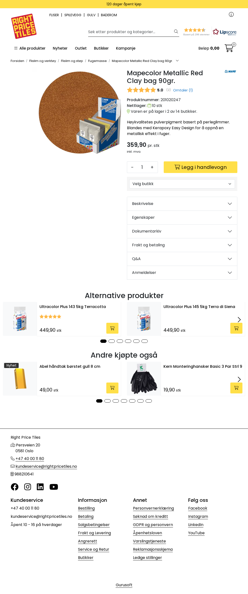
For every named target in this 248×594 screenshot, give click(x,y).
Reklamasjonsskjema (153, 549)
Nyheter (60, 48)
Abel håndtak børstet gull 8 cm (69, 366)
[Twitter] (14, 487)
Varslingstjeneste (149, 541)
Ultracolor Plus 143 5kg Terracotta (72, 306)
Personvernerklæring (153, 508)
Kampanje (125, 48)
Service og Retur (93, 549)
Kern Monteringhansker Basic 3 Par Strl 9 (202, 366)
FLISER (54, 15)
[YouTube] (53, 487)
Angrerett (87, 541)
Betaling (85, 516)
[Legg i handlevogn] (112, 328)
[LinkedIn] (40, 487)
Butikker (101, 48)
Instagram (198, 516)
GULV (91, 15)
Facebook (197, 508)
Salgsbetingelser (94, 524)
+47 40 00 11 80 (30, 458)
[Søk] (176, 32)
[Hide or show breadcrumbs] (177, 61)
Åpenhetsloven (147, 533)
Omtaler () (183, 90)
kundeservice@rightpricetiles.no (46, 466)
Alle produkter (31, 48)
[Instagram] (27, 487)
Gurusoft (124, 585)
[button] (201, 31)
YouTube (196, 533)
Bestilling (86, 508)
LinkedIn (195, 524)
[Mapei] (230, 71)
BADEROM (109, 15)
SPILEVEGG (73, 15)
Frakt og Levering (94, 533)
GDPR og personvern (153, 524)
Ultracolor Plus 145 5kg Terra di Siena (199, 306)
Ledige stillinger (147, 557)
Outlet (81, 48)
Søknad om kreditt (150, 516)
